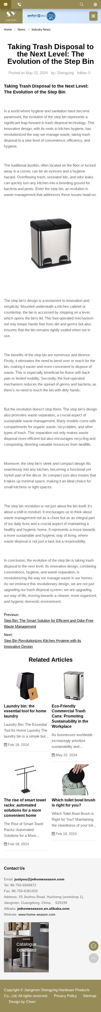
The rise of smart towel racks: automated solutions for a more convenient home (25, 807)
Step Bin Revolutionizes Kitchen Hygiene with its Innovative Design (42, 643)
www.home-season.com (36, 914)
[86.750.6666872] (19, 4)
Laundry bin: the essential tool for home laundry (25, 711)
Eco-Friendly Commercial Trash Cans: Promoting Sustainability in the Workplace (70, 716)
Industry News (41, 29)
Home (8, 29)
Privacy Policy (65, 996)
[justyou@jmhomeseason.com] (5, 4)
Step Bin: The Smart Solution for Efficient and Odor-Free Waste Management (48, 623)
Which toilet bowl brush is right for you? (73, 802)
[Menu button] (93, 16)
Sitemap (89, 996)
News (21, 29)
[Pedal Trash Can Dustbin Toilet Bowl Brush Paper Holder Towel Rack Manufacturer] (11, 16)
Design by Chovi (22, 1002)
